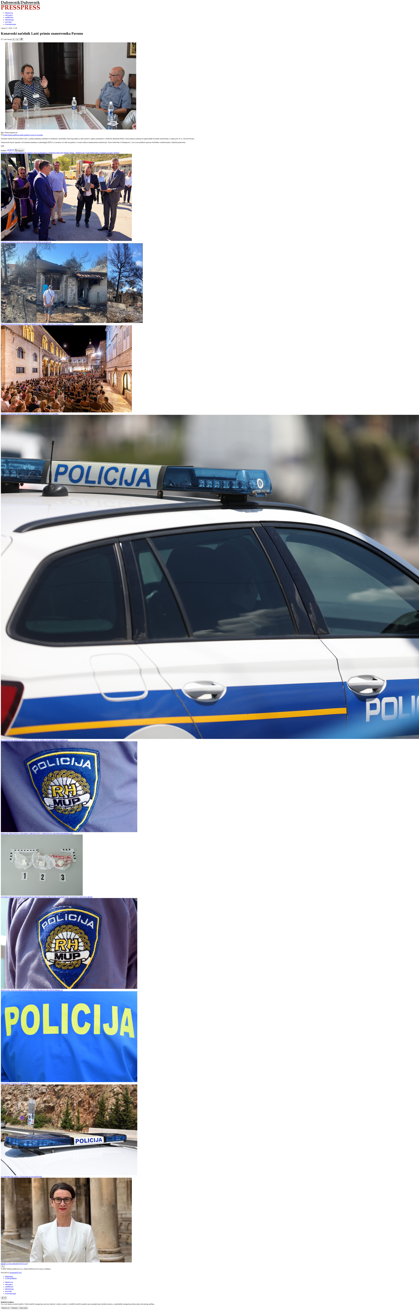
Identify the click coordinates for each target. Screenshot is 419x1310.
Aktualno (9, 15)
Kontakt (8, 22)
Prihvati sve (5, 1308)
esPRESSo (9, 17)
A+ (17, 39)
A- (13, 39)
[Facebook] (8, 150)
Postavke (14, 1308)
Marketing (9, 20)
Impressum (9, 1276)
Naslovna (9, 13)
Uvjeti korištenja (11, 1278)
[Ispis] (21, 39)
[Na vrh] (3, 1266)
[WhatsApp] (10, 150)
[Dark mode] (4, 1297)
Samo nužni (23, 1308)
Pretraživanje (10, 24)
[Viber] (13, 150)
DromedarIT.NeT (16, 1273)
